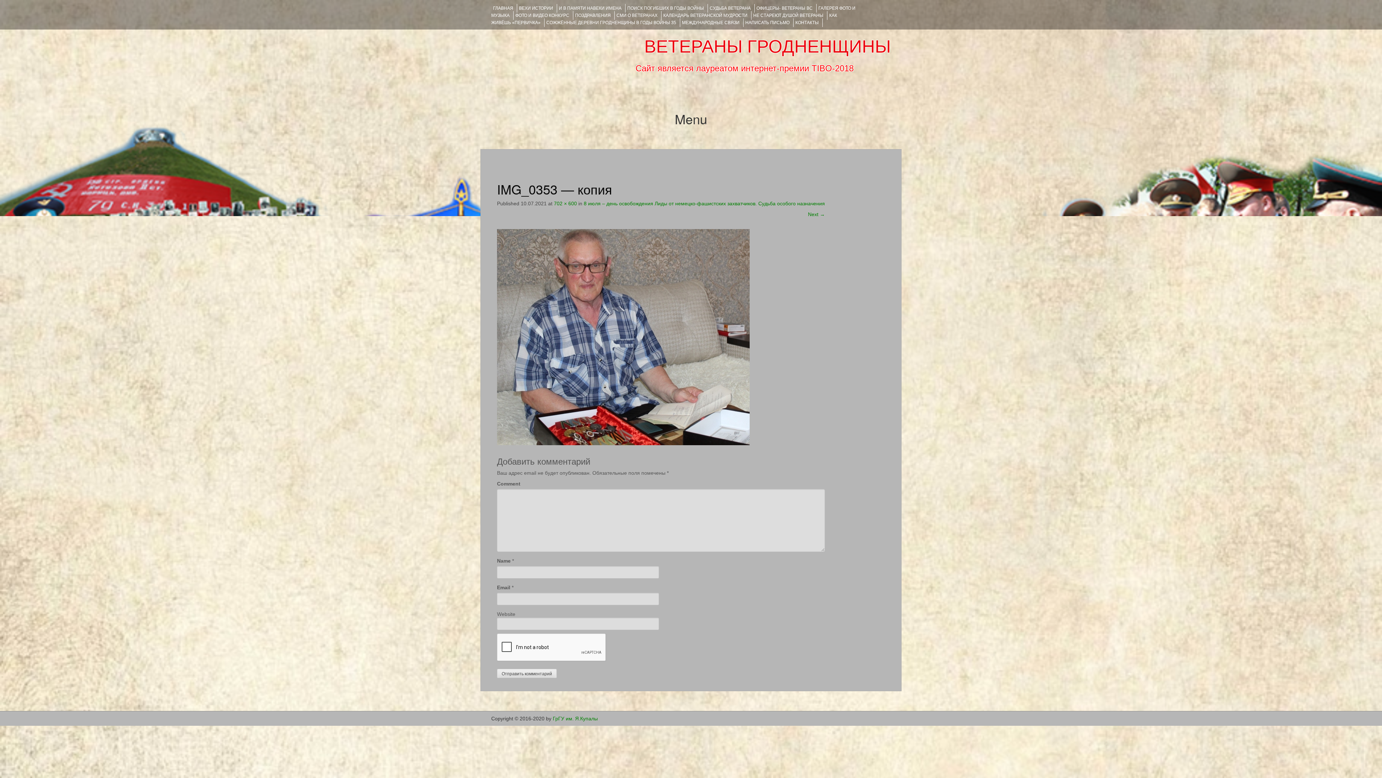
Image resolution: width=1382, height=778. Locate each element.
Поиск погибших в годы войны (665, 8)
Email (503, 587)
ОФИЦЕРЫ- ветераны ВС (785, 8)
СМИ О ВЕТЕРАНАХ (637, 15)
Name (504, 561)
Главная (503, 8)
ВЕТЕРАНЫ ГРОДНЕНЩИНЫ (767, 46)
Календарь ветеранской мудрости (705, 15)
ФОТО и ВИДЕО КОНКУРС (542, 15)
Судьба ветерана (730, 8)
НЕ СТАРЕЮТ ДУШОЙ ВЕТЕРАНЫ (788, 15)
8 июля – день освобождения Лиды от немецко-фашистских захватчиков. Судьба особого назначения (704, 203)
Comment (508, 484)
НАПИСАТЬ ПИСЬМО (767, 22)
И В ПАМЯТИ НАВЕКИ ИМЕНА (590, 8)
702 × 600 (565, 203)
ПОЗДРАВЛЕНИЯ (593, 15)
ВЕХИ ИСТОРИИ (536, 8)
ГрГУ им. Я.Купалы (575, 718)
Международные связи (711, 22)
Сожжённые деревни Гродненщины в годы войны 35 (611, 22)
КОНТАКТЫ (807, 22)
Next (816, 214)
